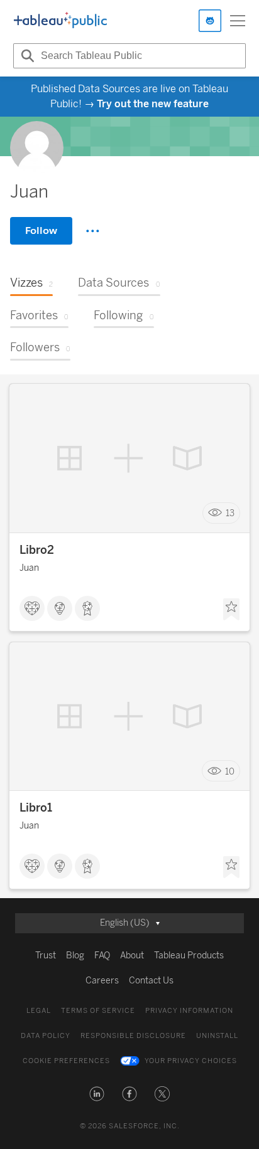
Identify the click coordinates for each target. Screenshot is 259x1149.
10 (229, 771)
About (132, 955)
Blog (75, 955)
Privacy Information (189, 1011)
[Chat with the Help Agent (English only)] (210, 20)
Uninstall (217, 1036)
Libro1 (35, 808)
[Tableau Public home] (60, 21)
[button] (97, 1094)
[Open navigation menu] (237, 21)
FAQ (102, 955)
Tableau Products (189, 955)
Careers (102, 980)
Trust (45, 955)
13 (230, 512)
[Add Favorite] (231, 609)
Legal (38, 1011)
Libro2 (36, 550)
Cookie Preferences (66, 1061)
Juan (29, 568)
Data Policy (45, 1036)
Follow (41, 230)
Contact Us (151, 980)
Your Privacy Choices (191, 1061)
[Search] (26, 56)
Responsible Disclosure (133, 1036)
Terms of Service (98, 1011)
